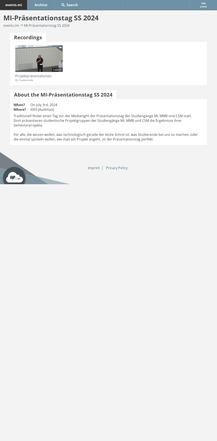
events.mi (13, 5)
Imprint (94, 168)
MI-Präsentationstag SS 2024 (47, 25)
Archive (41, 5)
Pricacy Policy (117, 168)
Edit (203, 5)
